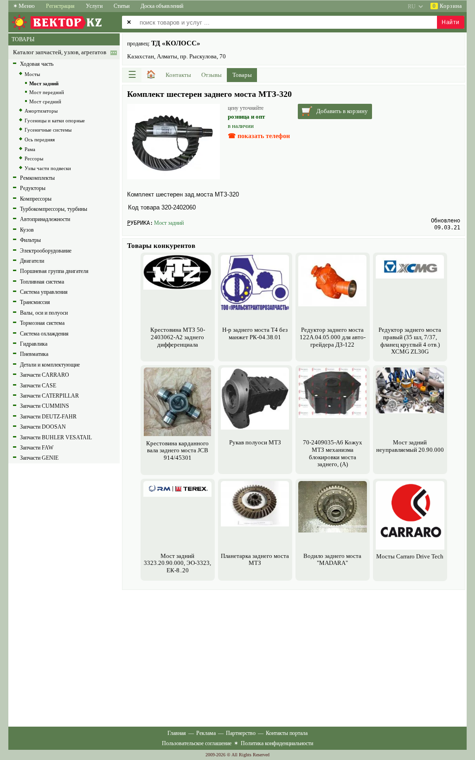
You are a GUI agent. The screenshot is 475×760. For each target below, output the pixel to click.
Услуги (94, 6)
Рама (30, 149)
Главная (176, 733)
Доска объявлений (162, 6)
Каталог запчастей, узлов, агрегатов (59, 52)
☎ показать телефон (259, 136)
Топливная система (42, 282)
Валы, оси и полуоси (44, 313)
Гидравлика (33, 344)
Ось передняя (40, 139)
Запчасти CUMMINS (44, 406)
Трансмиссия (35, 302)
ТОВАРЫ (23, 39)
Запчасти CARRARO (44, 375)
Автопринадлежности (45, 219)
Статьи (121, 6)
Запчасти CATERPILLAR (49, 396)
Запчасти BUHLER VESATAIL (56, 437)
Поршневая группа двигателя (54, 271)
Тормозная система (42, 323)
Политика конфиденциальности (277, 743)
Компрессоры (35, 199)
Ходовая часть (36, 64)
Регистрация (60, 6)
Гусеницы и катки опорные (55, 120)
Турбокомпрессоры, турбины (53, 209)
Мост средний (45, 101)
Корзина (447, 6)
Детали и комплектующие (50, 364)
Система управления (44, 292)
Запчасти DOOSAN (43, 427)
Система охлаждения (44, 333)
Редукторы (32, 188)
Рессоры (34, 158)
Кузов (27, 230)
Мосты (32, 74)
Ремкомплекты (37, 178)
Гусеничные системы (48, 130)
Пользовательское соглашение (196, 743)
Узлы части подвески (48, 168)
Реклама (206, 733)
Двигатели (32, 261)
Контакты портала (287, 733)
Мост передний (46, 92)
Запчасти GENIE (39, 458)
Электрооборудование (45, 250)
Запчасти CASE (38, 385)
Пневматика (34, 354)
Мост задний (169, 223)
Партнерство (241, 733)
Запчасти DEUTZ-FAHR (48, 416)
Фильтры (30, 240)
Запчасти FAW (36, 447)
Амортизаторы (41, 111)
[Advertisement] (293, 657)
